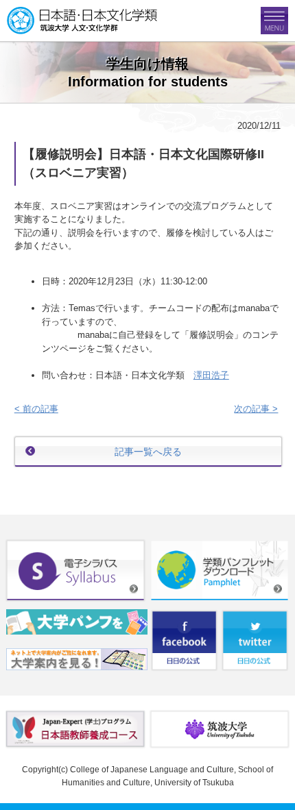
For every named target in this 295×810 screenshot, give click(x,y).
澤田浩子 (211, 375)
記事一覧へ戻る (148, 451)
